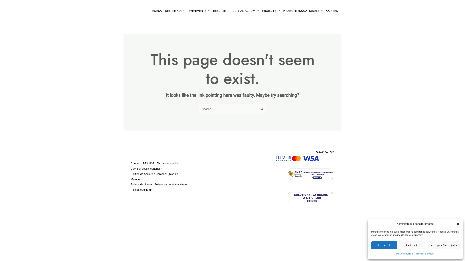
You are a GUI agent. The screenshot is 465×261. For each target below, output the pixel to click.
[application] (183, 10)
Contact (333, 11)
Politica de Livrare (141, 184)
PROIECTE (269, 11)
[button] (458, 224)
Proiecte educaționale (301, 11)
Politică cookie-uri (405, 253)
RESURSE (219, 11)
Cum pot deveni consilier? (146, 168)
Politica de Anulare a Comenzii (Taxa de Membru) (154, 176)
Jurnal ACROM (244, 11)
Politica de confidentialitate (171, 184)
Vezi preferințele (443, 245)
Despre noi (173, 11)
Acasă (157, 11)
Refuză (412, 245)
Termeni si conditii (425, 253)
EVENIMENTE (197, 11)
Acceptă (384, 245)
